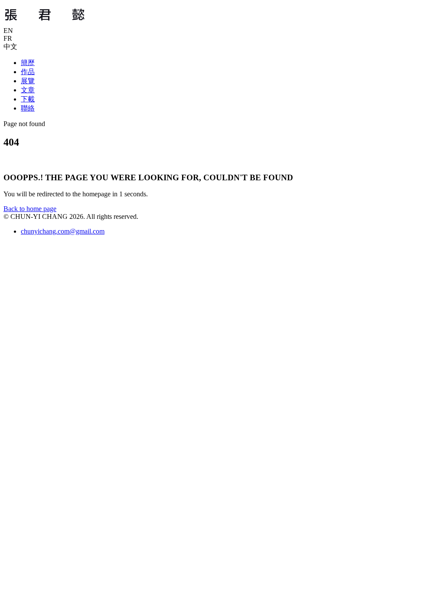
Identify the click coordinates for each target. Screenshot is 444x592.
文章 (28, 90)
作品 (28, 71)
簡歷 (28, 62)
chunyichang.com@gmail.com (62, 231)
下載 (28, 99)
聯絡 (28, 108)
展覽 (28, 81)
